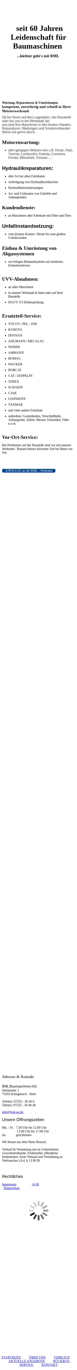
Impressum (9, 1184)
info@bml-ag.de (13, 1112)
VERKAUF (62, 1357)
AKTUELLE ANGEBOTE (26, 1361)
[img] (38, 12)
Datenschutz (12, 1188)
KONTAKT (49, 1364)
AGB (35, 1184)
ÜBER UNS (37, 1357)
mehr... (6, 1040)
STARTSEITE (11, 1357)
